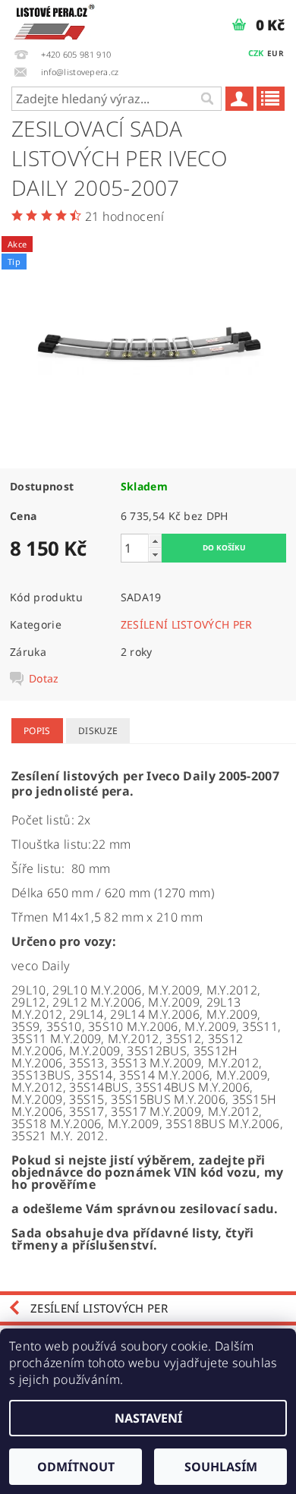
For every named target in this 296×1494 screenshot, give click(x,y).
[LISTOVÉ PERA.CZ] (54, 19)
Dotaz (44, 679)
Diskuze (98, 730)
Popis (37, 730)
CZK (256, 52)
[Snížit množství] (155, 554)
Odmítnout (76, 1466)
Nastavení (148, 1418)
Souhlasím (220, 1466)
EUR (275, 53)
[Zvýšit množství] (155, 541)
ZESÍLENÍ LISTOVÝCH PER (187, 624)
